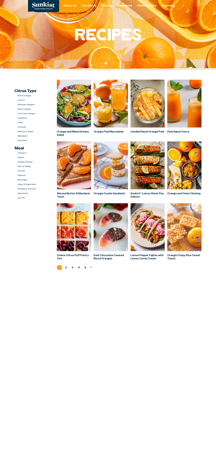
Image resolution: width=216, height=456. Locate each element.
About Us (69, 5)
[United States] (43, 5)
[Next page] (90, 267)
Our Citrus (89, 5)
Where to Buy (146, 5)
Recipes (106, 5)
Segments (125, 5)
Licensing (168, 5)
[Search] (183, 5)
